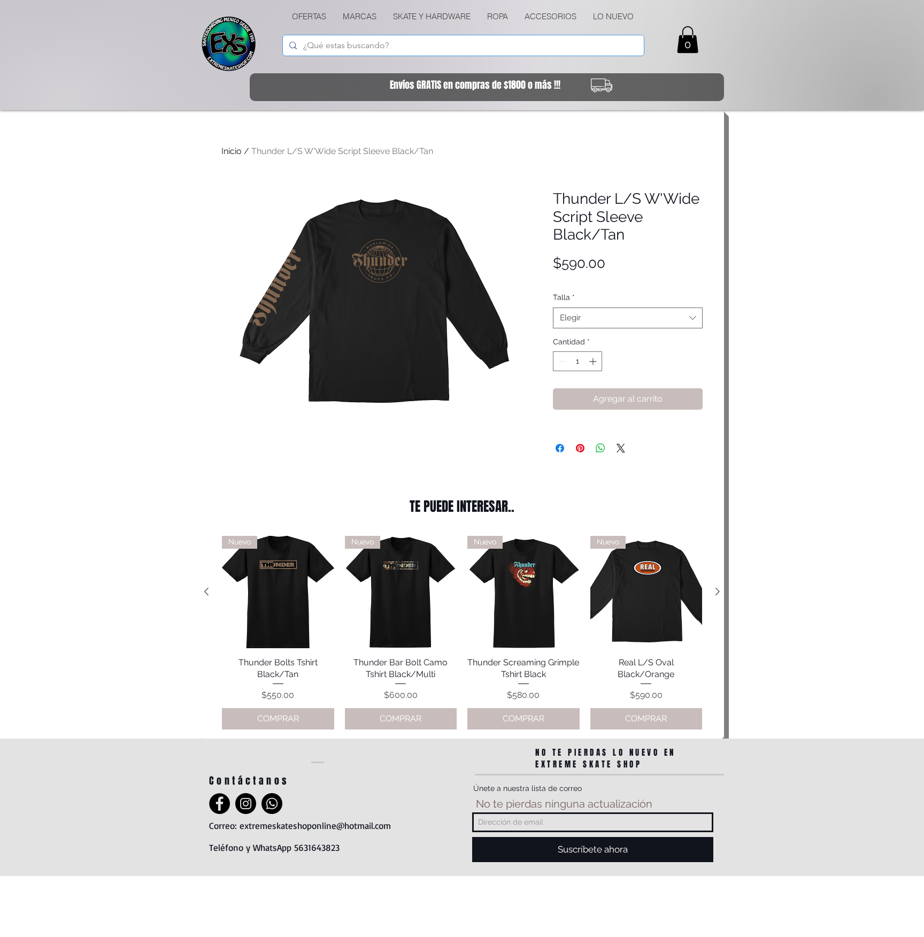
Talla (564, 297)
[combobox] (628, 318)
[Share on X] (620, 448)
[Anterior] (206, 591)
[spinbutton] (577, 361)
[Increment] (593, 361)
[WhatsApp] (271, 803)
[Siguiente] (717, 591)
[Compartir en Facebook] (559, 448)
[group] (462, 632)
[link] (687, 39)
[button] (431, 16)
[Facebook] (219, 803)
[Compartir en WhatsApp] (600, 448)
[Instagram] (245, 803)
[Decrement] (561, 361)
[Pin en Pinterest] (580, 448)
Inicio (231, 151)
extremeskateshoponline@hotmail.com (315, 825)
